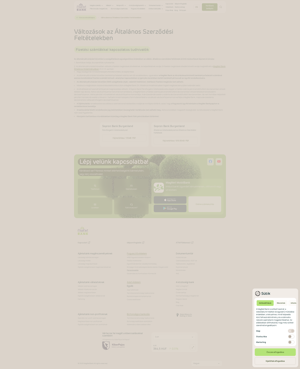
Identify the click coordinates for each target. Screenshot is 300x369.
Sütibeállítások (265, 303)
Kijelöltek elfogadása (275, 361)
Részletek (281, 303)
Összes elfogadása (275, 352)
